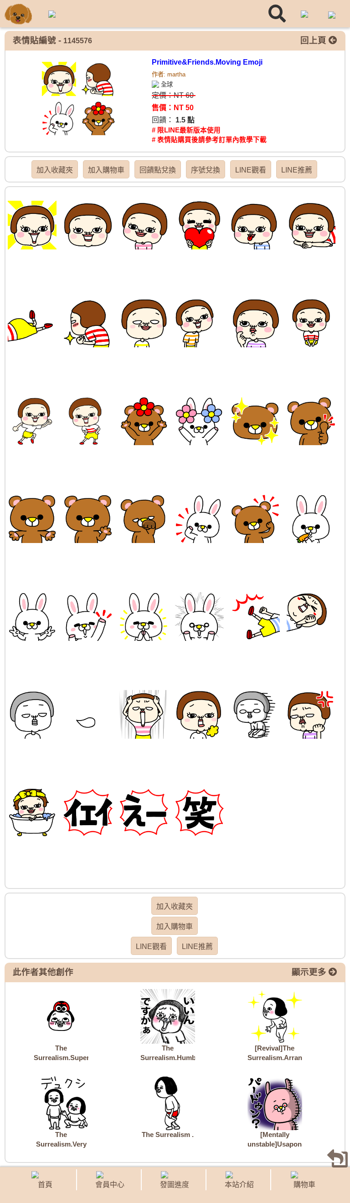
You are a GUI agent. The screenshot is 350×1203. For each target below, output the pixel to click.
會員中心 (109, 1184)
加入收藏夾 (54, 170)
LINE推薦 (296, 170)
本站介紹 (239, 1184)
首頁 (45, 1184)
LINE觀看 (250, 170)
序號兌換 (205, 170)
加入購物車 (106, 170)
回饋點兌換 (157, 170)
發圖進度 (174, 1184)
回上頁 (314, 40)
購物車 (304, 1184)
